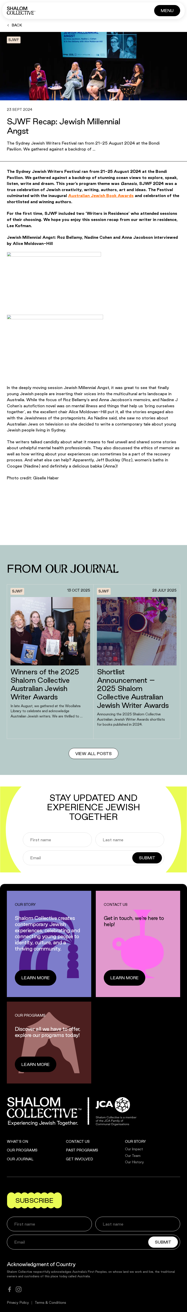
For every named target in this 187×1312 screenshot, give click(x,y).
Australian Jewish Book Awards (101, 195)
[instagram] (19, 1289)
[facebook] (9, 1289)
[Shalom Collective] (21, 11)
